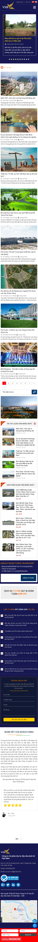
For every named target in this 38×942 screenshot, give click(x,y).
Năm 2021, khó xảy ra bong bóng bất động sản (18, 98)
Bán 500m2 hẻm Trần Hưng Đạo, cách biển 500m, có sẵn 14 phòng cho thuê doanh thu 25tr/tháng (24, 548)
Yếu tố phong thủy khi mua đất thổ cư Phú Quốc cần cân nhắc (19, 39)
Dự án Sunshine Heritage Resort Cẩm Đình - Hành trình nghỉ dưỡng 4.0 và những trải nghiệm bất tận (18, 137)
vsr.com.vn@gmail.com (13, 872)
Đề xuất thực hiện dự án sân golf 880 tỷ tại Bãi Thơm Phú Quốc (24, 463)
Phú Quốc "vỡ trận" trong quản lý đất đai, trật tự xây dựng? (25, 474)
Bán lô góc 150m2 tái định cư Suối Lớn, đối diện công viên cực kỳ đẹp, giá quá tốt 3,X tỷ (25, 521)
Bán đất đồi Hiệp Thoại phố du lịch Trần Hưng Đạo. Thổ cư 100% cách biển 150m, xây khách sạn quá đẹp (25, 507)
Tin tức (23, 433)
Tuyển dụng (19, 2)
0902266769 (10, 868)
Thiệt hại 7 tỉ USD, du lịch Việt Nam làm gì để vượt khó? (25, 453)
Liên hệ (27, 2)
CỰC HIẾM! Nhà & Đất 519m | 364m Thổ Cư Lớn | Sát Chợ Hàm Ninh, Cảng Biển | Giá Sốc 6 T (25, 493)
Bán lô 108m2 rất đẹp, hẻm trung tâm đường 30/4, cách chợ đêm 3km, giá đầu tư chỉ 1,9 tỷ (25, 534)
